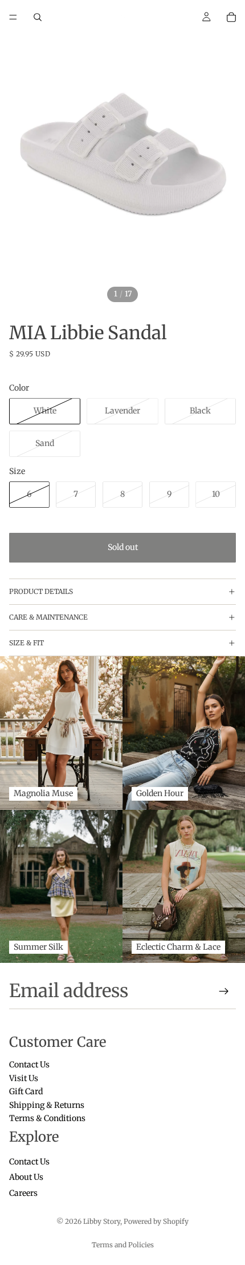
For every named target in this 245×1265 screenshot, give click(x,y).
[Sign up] (224, 991)
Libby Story (101, 1221)
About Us (26, 1177)
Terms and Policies (123, 1244)
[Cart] (231, 17)
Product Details (41, 591)
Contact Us (29, 1065)
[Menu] (13, 17)
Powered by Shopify (156, 1221)
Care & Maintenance (48, 617)
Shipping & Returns (46, 1105)
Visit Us (23, 1078)
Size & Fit (26, 642)
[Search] (37, 17)
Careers (23, 1193)
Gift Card (26, 1092)
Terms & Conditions (47, 1118)
